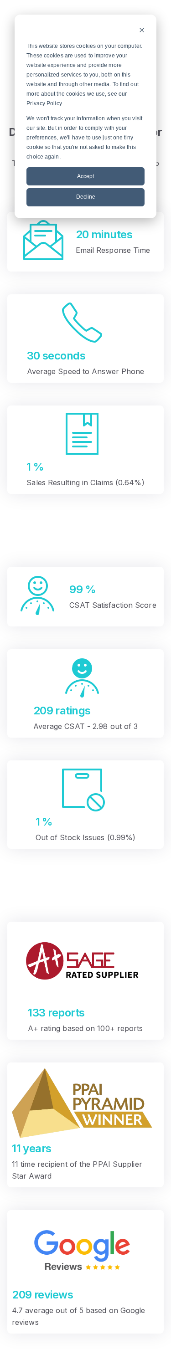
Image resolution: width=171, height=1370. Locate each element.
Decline (85, 197)
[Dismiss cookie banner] (142, 31)
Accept (85, 176)
